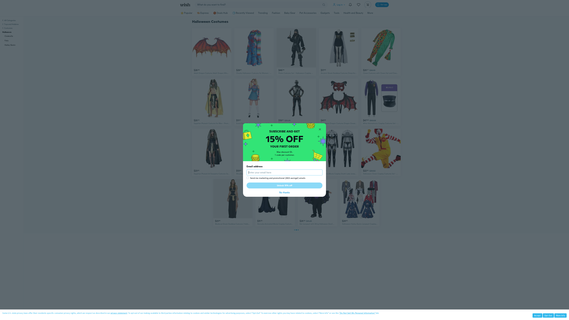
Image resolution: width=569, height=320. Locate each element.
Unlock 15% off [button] (284, 185)
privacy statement (119, 313)
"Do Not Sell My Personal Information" (357, 313)
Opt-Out (548, 315)
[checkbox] (248, 178)
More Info (560, 315)
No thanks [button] (284, 192)
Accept (537, 315)
